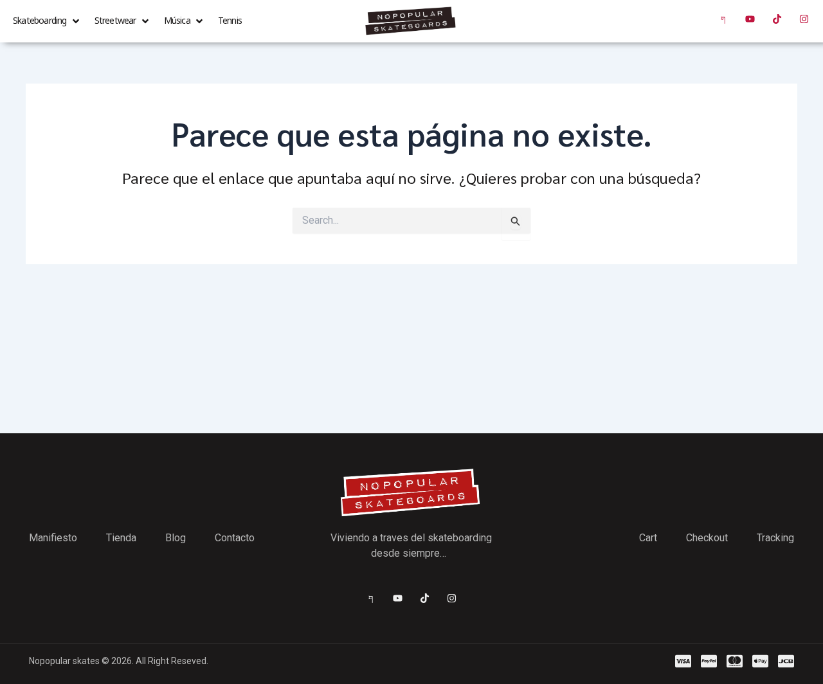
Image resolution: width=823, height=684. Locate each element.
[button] (47, 21)
